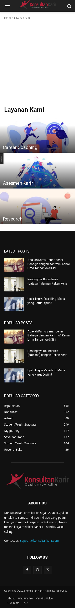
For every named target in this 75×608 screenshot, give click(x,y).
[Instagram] (37, 570)
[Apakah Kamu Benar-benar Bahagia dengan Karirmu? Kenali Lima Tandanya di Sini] (14, 265)
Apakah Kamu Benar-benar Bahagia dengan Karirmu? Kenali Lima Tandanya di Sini (49, 264)
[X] (48, 570)
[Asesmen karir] (37, 176)
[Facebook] (27, 570)
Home (7, 17)
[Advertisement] (37, 61)
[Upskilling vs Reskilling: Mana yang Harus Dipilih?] (14, 304)
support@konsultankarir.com (39, 541)
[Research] (37, 212)
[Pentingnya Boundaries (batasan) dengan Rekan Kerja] (14, 284)
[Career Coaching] (37, 141)
